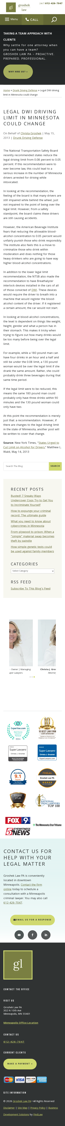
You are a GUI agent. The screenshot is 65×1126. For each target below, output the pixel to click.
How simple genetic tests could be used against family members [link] (32, 549)
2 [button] (32, 677)
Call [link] (34, 19)
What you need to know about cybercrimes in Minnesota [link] (31, 524)
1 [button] (30, 677)
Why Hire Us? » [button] (18, 72)
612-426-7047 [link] (53, 4)
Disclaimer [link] (9, 1108)
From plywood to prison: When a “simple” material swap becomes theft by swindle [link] (32, 537)
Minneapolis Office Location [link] (21, 1023)
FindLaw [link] (38, 1115)
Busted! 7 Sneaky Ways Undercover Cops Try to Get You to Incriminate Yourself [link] (32, 501)
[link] (17, 7)
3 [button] (34, 677)
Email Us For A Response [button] (34, 920)
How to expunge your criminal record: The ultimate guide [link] (31, 513)
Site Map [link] (23, 1108)
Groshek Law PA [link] (22, 1101)
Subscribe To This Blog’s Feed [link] (30, 589)
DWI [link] (34, 290)
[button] (11, 19)
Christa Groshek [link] (31, 133)
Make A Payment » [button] (20, 1064)
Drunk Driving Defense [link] (28, 138)
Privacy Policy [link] (38, 1108)
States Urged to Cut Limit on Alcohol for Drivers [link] (31, 445)
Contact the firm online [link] (23, 887)
